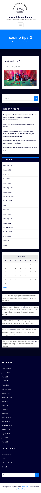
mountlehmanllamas (20, 17)
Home (16, 42)
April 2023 (6, 179)
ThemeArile (21, 489)
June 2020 (6, 241)
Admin (7, 67)
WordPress (25, 487)
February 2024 (7, 166)
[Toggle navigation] (21, 24)
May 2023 (6, 174)
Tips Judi (4, 467)
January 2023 (7, 192)
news (3, 459)
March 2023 (7, 183)
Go (36, 98)
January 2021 (7, 223)
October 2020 (7, 232)
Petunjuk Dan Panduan (9, 463)
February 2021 (7, 219)
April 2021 (6, 210)
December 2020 (8, 227)
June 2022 (6, 205)
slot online (23, 307)
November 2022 (8, 196)
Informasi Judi (6, 455)
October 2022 (7, 201)
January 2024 (7, 170)
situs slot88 (12, 330)
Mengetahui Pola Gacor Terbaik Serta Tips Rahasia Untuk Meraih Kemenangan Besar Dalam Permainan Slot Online (20, 117)
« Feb (5, 287)
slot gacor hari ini (33, 341)
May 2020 (6, 245)
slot (31, 298)
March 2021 (7, 214)
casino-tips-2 (25, 42)
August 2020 (7, 236)
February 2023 (7, 188)
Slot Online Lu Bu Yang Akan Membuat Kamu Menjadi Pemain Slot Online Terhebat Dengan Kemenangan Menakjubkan (18, 133)
